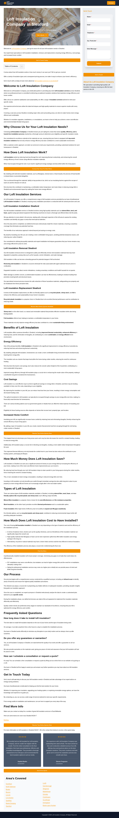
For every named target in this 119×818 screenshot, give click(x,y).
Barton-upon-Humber (49, 805)
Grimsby (45, 794)
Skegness (46, 789)
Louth (44, 783)
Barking (6, 720)
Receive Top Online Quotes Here (42, 433)
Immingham (46, 802)
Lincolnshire (9, 798)
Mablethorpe (47, 791)
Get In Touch (99, 74)
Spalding (8, 800)
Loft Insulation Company (18, 48)
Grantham (9, 784)
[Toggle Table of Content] (21, 66)
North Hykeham (11, 786)
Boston (8, 789)
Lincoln (8, 795)
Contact (111, 3)
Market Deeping (11, 803)
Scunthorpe (46, 800)
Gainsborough (47, 786)
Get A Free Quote (42, 770)
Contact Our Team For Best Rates (42, 169)
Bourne (8, 792)
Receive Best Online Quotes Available (42, 306)
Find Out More (42, 551)
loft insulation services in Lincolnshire (46, 81)
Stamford (8, 806)
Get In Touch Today (42, 60)
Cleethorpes (46, 797)
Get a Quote (40, 35)
